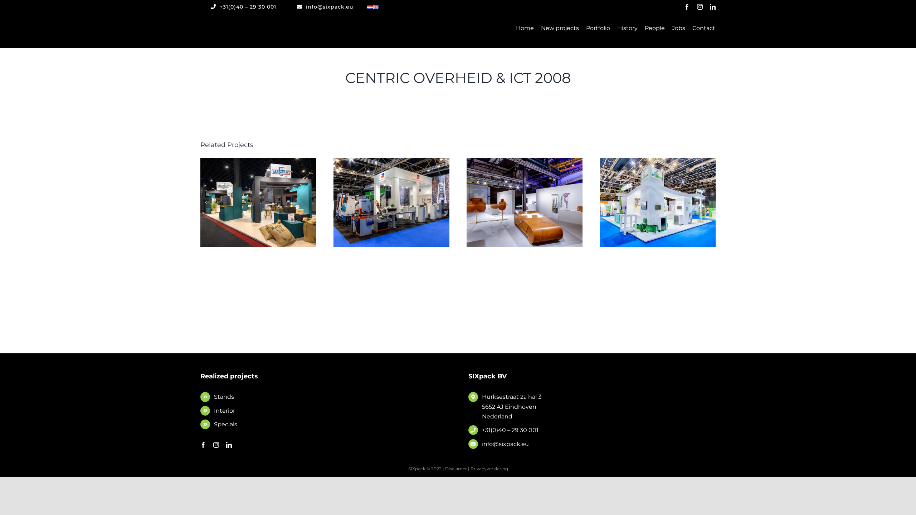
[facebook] (687, 7)
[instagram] (700, 7)
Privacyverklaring (489, 468)
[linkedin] (713, 7)
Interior (224, 410)
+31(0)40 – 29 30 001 (510, 430)
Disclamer (456, 468)
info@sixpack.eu (505, 444)
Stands (224, 396)
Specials (225, 424)
